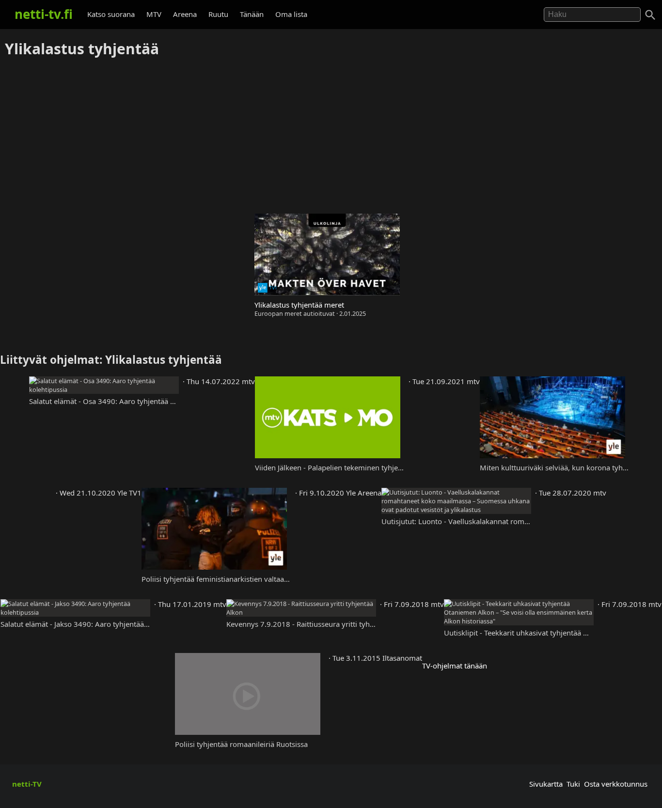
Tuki (573, 784)
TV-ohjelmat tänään (454, 665)
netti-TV (27, 784)
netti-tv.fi (44, 14)
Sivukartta (546, 784)
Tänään (252, 14)
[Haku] (650, 15)
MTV (153, 14)
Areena (185, 14)
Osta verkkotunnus (615, 784)
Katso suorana (111, 14)
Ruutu (218, 14)
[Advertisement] (331, 136)
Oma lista (291, 14)
